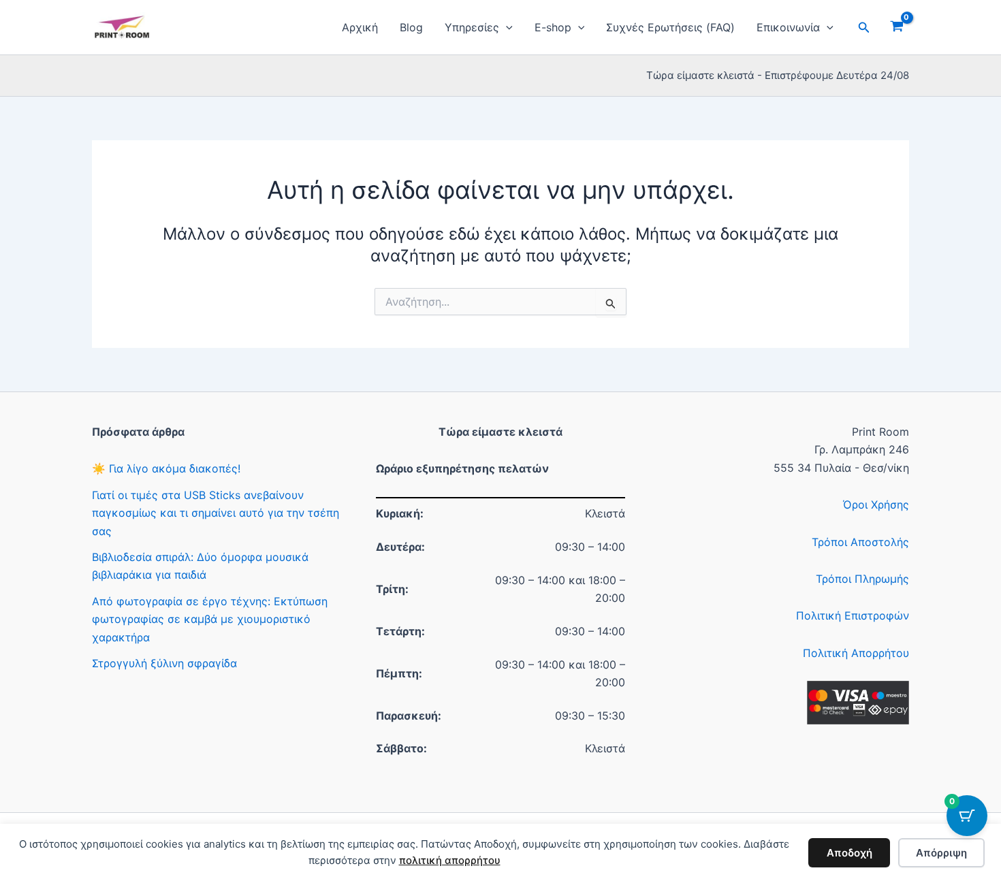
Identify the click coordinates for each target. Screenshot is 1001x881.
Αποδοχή (849, 852)
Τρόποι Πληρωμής (862, 579)
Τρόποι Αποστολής (860, 542)
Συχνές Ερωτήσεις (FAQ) (670, 27)
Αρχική (360, 27)
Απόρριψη (941, 852)
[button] (506, 27)
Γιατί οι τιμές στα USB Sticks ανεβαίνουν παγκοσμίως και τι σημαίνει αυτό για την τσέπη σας (215, 513)
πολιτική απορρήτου (449, 860)
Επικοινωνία (788, 27)
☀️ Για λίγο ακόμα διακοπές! (166, 468)
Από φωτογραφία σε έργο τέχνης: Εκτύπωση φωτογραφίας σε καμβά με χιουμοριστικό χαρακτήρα (210, 619)
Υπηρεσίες (472, 27)
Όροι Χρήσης (876, 504)
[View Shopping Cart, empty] (896, 27)
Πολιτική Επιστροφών (852, 615)
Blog (411, 27)
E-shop (553, 27)
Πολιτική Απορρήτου (856, 653)
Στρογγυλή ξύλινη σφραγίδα (164, 663)
